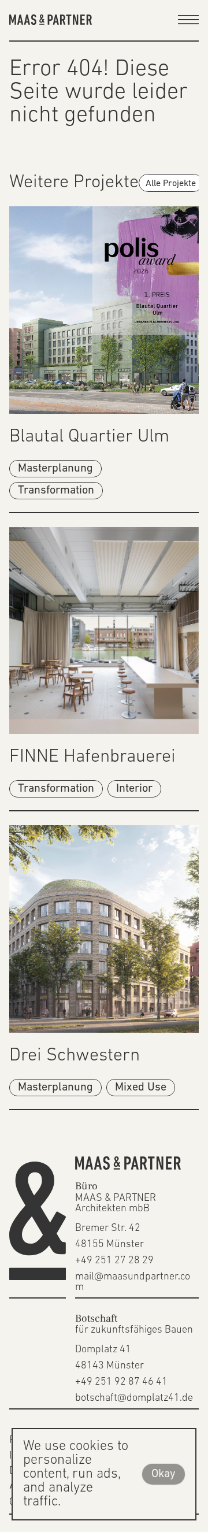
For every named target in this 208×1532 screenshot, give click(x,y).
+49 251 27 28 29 (114, 1261)
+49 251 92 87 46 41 (121, 1382)
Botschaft (96, 1318)
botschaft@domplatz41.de (134, 1398)
